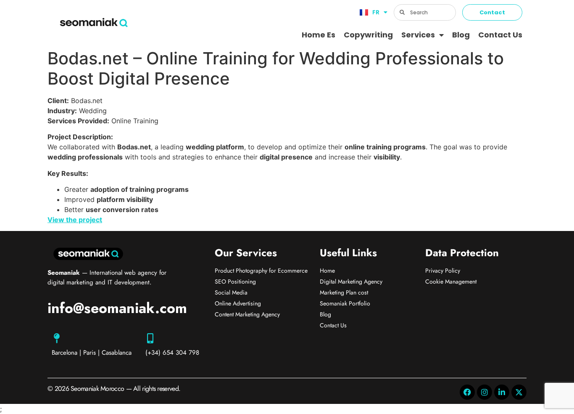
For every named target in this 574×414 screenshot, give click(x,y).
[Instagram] (484, 392)
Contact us (500, 34)
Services (418, 34)
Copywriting (368, 34)
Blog (461, 34)
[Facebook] (467, 392)
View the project (74, 219)
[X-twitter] (519, 392)
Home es (318, 34)
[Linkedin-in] (501, 392)
